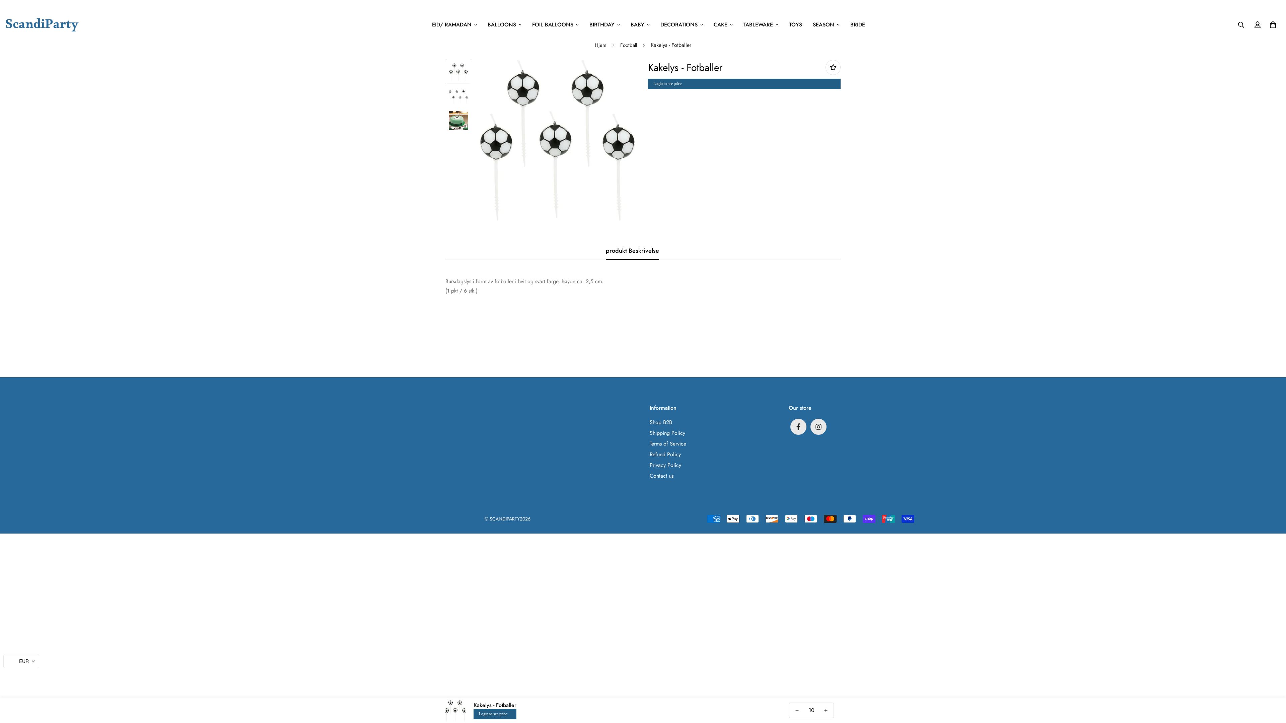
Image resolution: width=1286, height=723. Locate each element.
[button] (1271, 24)
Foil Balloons (552, 24)
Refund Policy (665, 454)
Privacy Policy (665, 465)
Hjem (600, 45)
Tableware (758, 24)
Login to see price (667, 83)
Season (823, 24)
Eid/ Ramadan (452, 24)
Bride (857, 24)
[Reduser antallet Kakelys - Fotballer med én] (797, 710)
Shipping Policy (667, 433)
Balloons (502, 24)
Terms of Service (668, 444)
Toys (795, 24)
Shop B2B (661, 422)
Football (628, 45)
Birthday (602, 24)
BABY (637, 24)
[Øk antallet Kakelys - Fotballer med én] (826, 710)
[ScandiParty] (42, 24)
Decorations (679, 24)
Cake (720, 24)
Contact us (661, 476)
